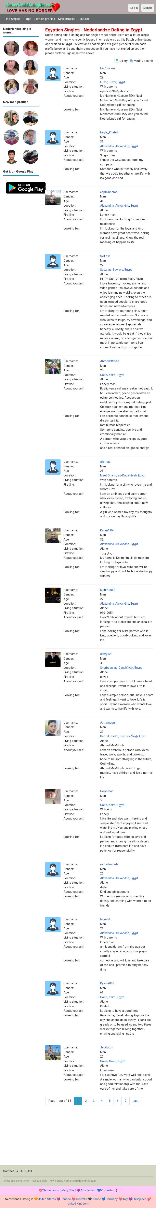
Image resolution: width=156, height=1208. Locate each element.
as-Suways (115, 269)
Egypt (121, 82)
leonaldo (106, 919)
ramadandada (109, 864)
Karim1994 (107, 530)
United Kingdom (78, 1203)
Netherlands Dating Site (58, 1190)
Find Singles (13, 19)
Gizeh (104, 1061)
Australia (81, 1199)
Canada (66, 1199)
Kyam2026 (107, 983)
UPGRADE (26, 1171)
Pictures (84, 19)
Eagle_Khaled (109, 132)
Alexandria (107, 146)
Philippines (139, 1199)
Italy (125, 1199)
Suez (103, 269)
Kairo (112, 375)
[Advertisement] (21, 257)
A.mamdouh (108, 722)
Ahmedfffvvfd (109, 361)
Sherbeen (106, 667)
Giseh (113, 1061)
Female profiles (45, 19)
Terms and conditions (16, 1180)
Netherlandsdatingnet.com (80, 1180)
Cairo (103, 375)
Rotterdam (108, 1190)
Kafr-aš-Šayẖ (129, 736)
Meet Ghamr (108, 475)
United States (47, 1199)
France (96, 1199)
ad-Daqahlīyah (127, 475)
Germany (112, 1199)
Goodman (106, 791)
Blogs (27, 19)
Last (136, 1101)
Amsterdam (88, 1190)
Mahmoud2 (107, 590)
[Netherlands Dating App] (26, 181)
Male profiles (66, 19)
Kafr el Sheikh (109, 736)
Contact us (10, 1171)
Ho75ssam (107, 68)
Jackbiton (106, 1047)
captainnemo (109, 192)
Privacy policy (39, 1180)
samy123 (106, 654)
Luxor (103, 82)
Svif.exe (105, 256)
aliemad (105, 461)
